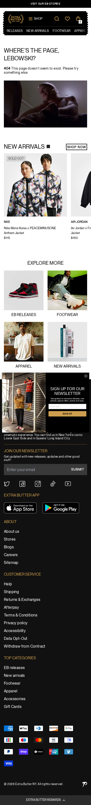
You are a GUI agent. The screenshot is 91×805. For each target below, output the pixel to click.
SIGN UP (67, 413)
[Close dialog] (85, 375)
